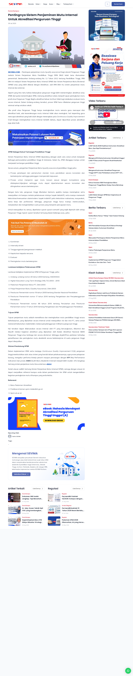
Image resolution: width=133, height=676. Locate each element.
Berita (90, 223)
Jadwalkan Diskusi (20, 474)
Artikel (64, 505)
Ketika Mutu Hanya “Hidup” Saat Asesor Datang (106, 216)
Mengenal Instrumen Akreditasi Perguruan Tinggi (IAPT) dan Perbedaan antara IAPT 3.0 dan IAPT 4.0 (105, 172)
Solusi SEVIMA (109, 278)
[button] (128, 671)
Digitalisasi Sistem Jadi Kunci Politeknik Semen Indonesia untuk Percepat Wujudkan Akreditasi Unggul (106, 295)
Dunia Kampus (13, 11)
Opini (90, 213)
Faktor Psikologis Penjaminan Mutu (102, 250)
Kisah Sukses (93, 302)
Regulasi (64, 494)
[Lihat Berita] (14, 497)
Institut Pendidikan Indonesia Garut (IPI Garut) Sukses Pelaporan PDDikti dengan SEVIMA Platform (106, 320)
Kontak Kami (118, 4)
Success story (119, 278)
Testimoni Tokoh (103, 327)
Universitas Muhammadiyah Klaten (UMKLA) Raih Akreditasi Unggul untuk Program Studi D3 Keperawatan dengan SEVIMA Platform (106, 307)
